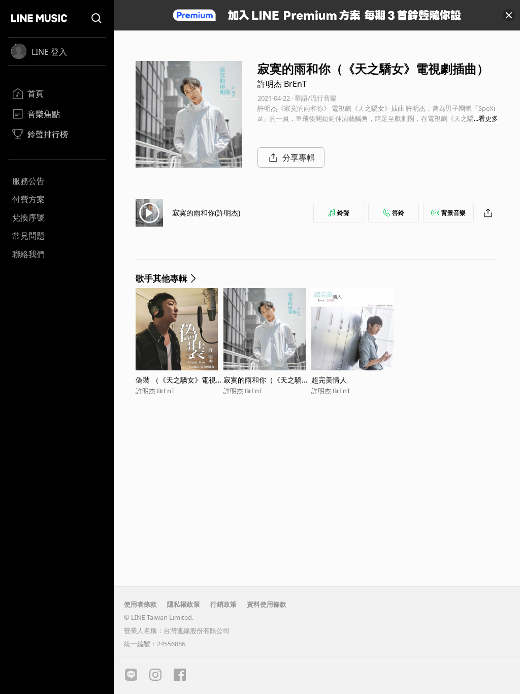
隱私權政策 (183, 604)
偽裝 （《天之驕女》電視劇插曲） (179, 379)
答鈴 (398, 212)
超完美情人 (329, 379)
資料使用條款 (266, 604)
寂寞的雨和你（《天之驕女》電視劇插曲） (262, 379)
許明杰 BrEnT (282, 83)
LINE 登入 (49, 51)
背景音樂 (453, 212)
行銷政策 (223, 604)
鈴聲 (343, 212)
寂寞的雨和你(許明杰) (206, 212)
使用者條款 (140, 604)
